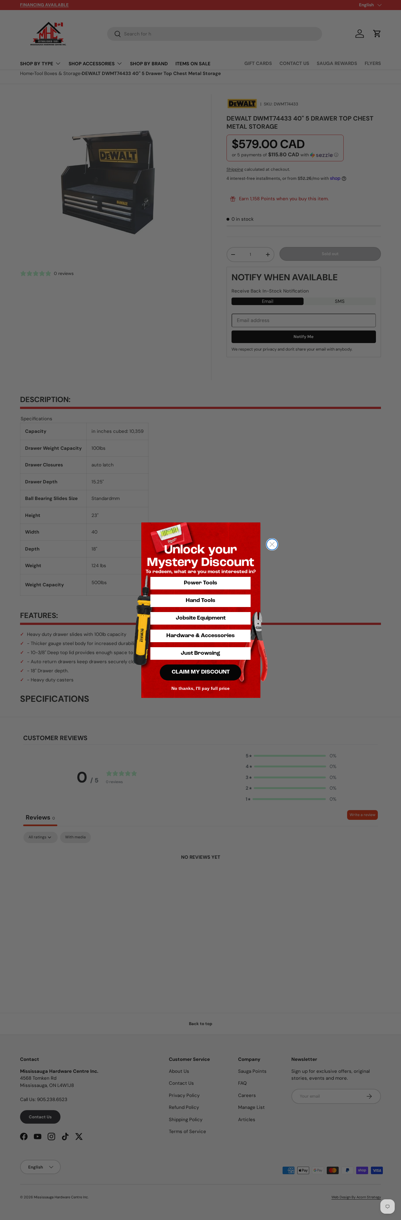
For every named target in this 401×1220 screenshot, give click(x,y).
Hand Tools (200, 601)
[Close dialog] (272, 544)
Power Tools (200, 583)
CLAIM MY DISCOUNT (201, 672)
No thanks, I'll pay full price (200, 688)
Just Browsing (200, 653)
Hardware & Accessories (200, 636)
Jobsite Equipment (201, 618)
